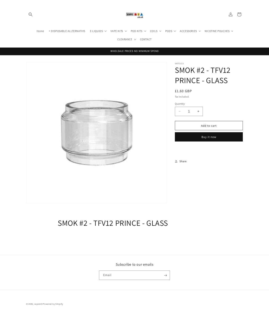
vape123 (38, 304)
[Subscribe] (165, 275)
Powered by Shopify (53, 304)
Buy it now (208, 137)
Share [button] (183, 161)
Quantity (180, 103)
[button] (30, 14)
